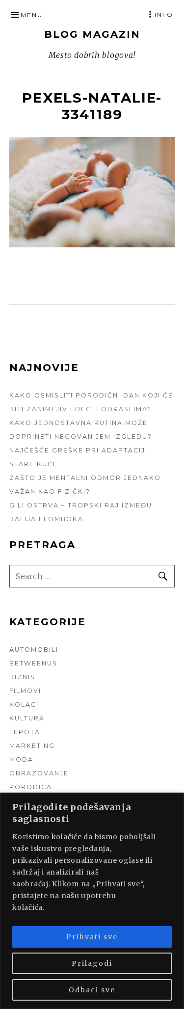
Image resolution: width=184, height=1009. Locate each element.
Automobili (33, 649)
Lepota (24, 732)
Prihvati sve (92, 936)
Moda (21, 759)
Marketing (32, 745)
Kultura (27, 718)
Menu (32, 15)
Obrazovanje (39, 773)
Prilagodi (92, 963)
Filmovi (25, 690)
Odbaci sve (92, 989)
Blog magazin (92, 34)
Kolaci (24, 704)
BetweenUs (33, 663)
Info (164, 14)
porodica (30, 787)
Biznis (22, 677)
